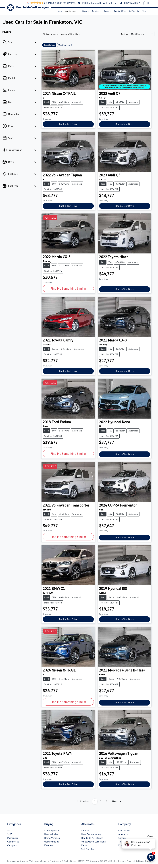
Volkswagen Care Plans (93, 841)
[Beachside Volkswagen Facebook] (144, 3)
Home (59, 11)
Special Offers (120, 11)
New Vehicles (70, 11)
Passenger (12, 837)
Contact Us (124, 830)
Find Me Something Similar (68, 288)
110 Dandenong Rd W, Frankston (99, 3)
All (8, 830)
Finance (48, 845)
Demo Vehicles (52, 837)
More (144, 11)
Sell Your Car (134, 11)
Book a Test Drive (68, 124)
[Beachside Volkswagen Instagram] (149, 3)
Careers (122, 837)
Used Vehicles (51, 841)
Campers (12, 845)
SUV (9, 834)
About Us (123, 834)
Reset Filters (49, 45)
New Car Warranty (91, 834)
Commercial (13, 841)
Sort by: (125, 34)
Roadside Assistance (92, 837)
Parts (106, 11)
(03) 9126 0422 (131, 3)
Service (95, 11)
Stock (84, 11)
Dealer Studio (144, 861)
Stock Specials (51, 830)
